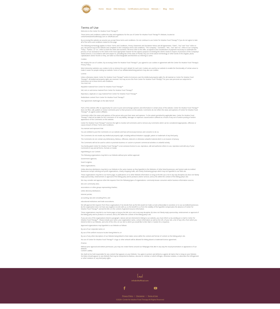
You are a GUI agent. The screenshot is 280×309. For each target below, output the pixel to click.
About (108, 9)
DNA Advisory (119, 9)
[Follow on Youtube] (155, 288)
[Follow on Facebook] (124, 288)
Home (101, 9)
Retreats (154, 9)
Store (171, 9)
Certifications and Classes (138, 9)
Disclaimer (140, 296)
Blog (165, 9)
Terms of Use (153, 296)
